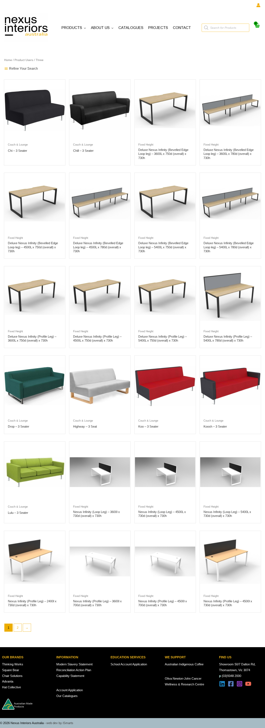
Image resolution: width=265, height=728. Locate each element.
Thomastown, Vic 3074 (234, 670)
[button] (73, 28)
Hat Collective (11, 687)
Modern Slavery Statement (74, 664)
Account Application (69, 690)
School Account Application (129, 664)
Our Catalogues (67, 696)
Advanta (7, 681)
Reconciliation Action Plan (73, 670)
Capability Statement (70, 676)
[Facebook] (231, 684)
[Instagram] (239, 684)
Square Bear (10, 670)
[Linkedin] (222, 684)
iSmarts (68, 723)
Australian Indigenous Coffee (184, 664)
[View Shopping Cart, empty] (257, 27)
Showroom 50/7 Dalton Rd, (237, 664)
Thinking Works (12, 664)
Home (8, 60)
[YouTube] (248, 684)
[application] (84, 28)
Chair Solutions (12, 676)
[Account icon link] (258, 5)
